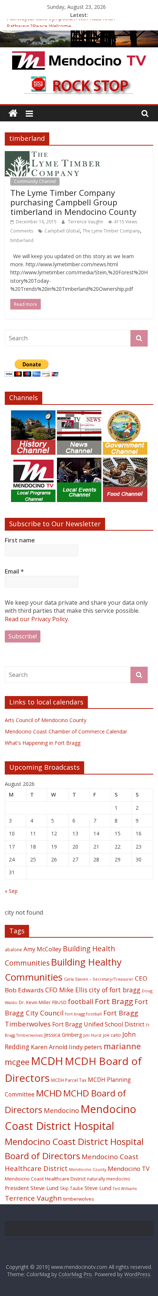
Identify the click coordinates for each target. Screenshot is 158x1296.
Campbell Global (62, 231)
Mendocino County (87, 1169)
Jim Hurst (92, 1035)
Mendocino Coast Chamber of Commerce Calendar (66, 731)
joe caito (112, 1035)
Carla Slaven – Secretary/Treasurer (98, 979)
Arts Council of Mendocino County (45, 720)
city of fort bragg (114, 989)
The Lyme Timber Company (111, 231)
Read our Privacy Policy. (37, 619)
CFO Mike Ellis (66, 989)
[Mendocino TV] (79, 35)
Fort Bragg (114, 1001)
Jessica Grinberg (63, 1034)
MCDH (47, 1061)
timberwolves (78, 1199)
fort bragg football (83, 1014)
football (80, 1001)
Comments (21, 231)
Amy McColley (42, 949)
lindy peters (85, 1047)
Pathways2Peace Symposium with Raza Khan (61, 22)
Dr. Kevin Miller (35, 1002)
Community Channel (35, 181)
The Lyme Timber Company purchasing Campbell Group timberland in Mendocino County (73, 202)
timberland (21, 240)
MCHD (49, 1093)
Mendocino (61, 1110)
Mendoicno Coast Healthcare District (45, 1178)
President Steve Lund (31, 1187)
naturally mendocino (108, 1179)
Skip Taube (71, 1188)
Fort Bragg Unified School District (98, 1024)
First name (20, 540)
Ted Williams (125, 1188)
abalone (13, 949)
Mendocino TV (129, 1168)
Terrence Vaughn (86, 222)
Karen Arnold (49, 1047)
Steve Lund (98, 1188)
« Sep (11, 890)
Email (14, 571)
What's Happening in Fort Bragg (42, 742)
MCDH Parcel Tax (68, 1080)
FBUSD (59, 1002)
